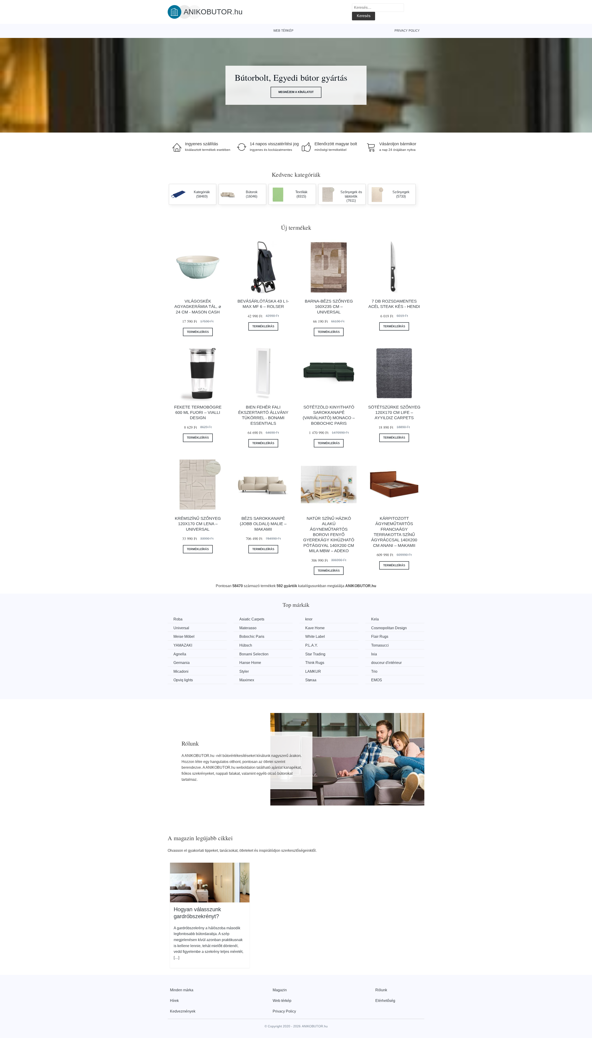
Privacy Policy (407, 30)
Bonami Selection (253, 654)
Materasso (247, 628)
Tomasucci (380, 645)
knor (308, 619)
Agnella (179, 654)
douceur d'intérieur (386, 663)
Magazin (280, 990)
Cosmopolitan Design (389, 628)
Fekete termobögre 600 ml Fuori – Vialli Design (198, 412)
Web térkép (283, 30)
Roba (177, 619)
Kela (375, 619)
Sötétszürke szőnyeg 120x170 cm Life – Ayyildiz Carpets (394, 412)
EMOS (376, 680)
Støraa (310, 680)
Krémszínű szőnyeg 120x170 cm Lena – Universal (198, 524)
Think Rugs (314, 663)
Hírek (174, 1001)
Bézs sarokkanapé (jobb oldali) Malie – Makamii (263, 524)
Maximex (246, 680)
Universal (181, 628)
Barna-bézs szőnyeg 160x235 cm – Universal (329, 306)
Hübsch (245, 645)
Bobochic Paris (251, 636)
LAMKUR (313, 671)
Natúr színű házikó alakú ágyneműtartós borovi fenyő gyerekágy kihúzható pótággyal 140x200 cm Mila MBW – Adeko (328, 534)
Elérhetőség (385, 1001)
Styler (244, 671)
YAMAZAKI (182, 645)
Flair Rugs (379, 636)
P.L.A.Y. (311, 645)
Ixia (374, 654)
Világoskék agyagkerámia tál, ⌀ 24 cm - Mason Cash (197, 306)
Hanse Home (250, 663)
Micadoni (180, 671)
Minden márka (181, 990)
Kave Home (315, 628)
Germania (181, 663)
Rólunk (381, 990)
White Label (315, 636)
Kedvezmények (182, 1011)
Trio (374, 671)
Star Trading (315, 654)
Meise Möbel (183, 636)
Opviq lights (183, 680)
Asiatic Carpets (251, 619)
